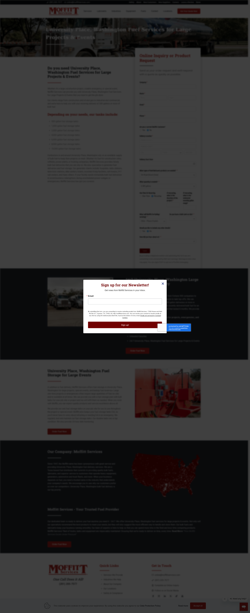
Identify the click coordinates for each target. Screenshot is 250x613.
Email (90, 296)
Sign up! (125, 324)
